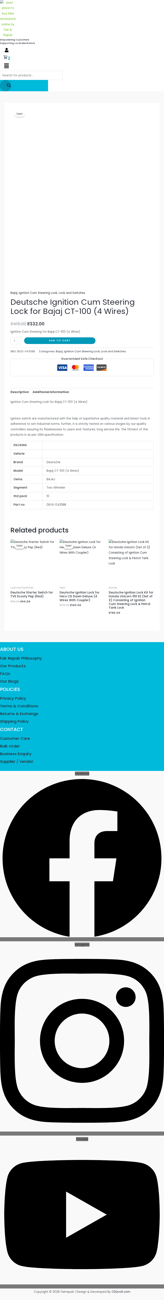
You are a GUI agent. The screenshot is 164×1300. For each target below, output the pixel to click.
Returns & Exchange (19, 713)
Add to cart (60, 340)
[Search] (5, 85)
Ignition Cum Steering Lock (38, 293)
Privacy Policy (13, 698)
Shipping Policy (14, 721)
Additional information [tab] (51, 392)
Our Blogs (9, 681)
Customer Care (15, 738)
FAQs (5, 673)
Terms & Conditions (19, 706)
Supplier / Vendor (16, 761)
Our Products (13, 666)
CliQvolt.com (121, 1292)
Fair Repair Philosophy (21, 658)
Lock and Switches (72, 293)
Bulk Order (10, 746)
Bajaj (13, 293)
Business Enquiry (15, 753)
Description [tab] (19, 392)
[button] (6, 50)
